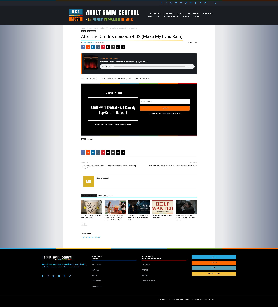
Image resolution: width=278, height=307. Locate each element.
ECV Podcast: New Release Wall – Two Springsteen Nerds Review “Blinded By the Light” (108, 167)
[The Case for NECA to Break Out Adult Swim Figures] (91, 207)
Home (83, 28)
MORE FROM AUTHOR (106, 196)
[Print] (113, 47)
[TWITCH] (164, 267)
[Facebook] (161, 3)
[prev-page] (82, 224)
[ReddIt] (88, 47)
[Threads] (171, 3)
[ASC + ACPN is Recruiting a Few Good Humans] (162, 207)
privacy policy (168, 114)
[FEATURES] (114, 267)
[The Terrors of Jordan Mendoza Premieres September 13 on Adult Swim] (139, 207)
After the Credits (99, 28)
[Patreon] (205, 3)
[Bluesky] (176, 3)
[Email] (108, 47)
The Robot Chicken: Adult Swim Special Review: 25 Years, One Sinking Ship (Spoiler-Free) (114, 218)
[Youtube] (191, 3)
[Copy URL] (118, 47)
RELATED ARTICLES (89, 196)
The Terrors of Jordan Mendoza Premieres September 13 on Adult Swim (138, 218)
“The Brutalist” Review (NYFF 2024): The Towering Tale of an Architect (185, 218)
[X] (123, 47)
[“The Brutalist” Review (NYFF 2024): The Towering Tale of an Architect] (186, 207)
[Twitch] (186, 3)
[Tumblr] (195, 3)
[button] (215, 3)
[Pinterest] (103, 47)
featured (90, 139)
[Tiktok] (200, 3)
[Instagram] (166, 3)
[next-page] (85, 224)
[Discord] (181, 3)
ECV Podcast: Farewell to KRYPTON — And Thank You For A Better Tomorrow (173, 167)
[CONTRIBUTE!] (114, 283)
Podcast (89, 28)
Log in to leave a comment (90, 237)
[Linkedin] (93, 47)
